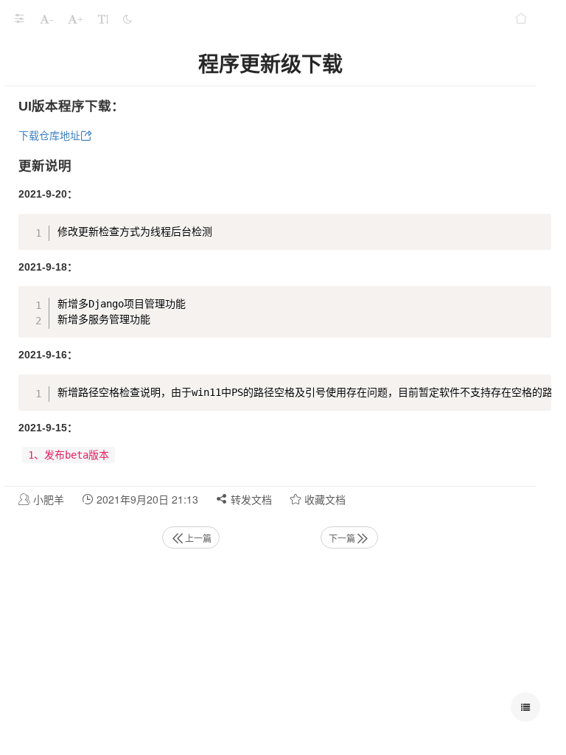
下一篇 (342, 538)
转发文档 (250, 499)
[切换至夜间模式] (127, 18)
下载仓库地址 (49, 136)
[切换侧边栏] (19, 18)
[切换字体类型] (103, 18)
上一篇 (198, 538)
